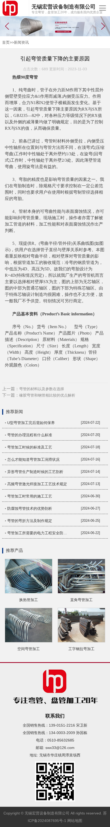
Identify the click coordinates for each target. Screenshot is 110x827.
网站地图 (74, 820)
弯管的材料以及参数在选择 (41, 389)
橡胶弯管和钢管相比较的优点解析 (47, 395)
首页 (6, 42)
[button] (103, 26)
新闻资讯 (21, 42)
